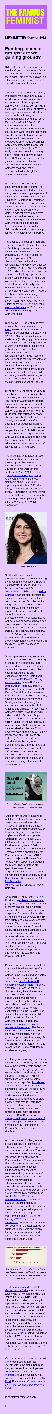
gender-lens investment (30, 900)
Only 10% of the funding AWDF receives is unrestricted (22, 1219)
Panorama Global (15, 627)
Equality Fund (26, 819)
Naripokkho (11, 878)
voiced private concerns (18, 748)
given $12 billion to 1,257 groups (23, 475)
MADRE (40, 676)
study (39, 92)
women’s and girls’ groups (19, 274)
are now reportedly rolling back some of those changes (25, 1118)
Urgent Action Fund (16, 685)
